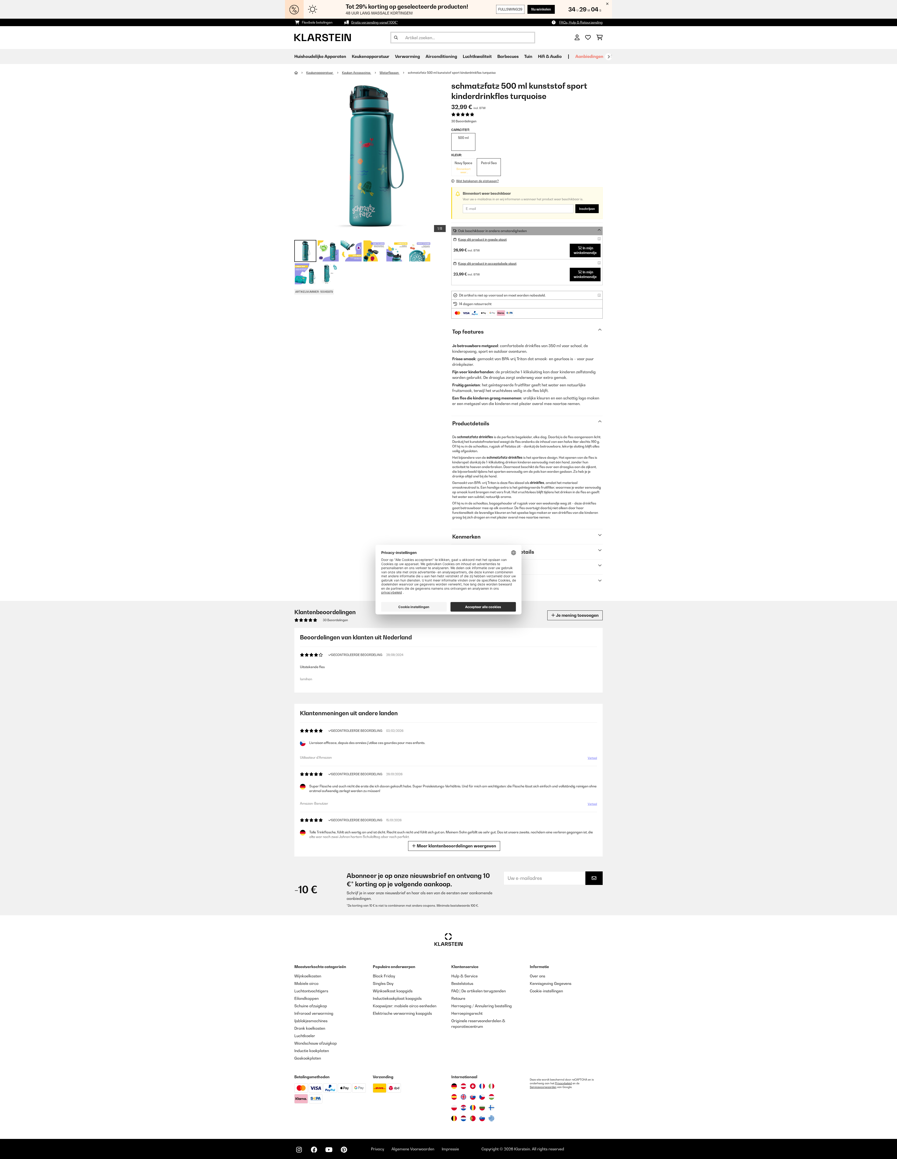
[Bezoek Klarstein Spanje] (454, 1097)
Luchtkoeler (304, 1035)
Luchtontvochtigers (311, 991)
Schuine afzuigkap (310, 1006)
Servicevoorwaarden (543, 1087)
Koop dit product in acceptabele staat (487, 263)
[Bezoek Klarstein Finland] (491, 1107)
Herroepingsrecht (467, 1013)
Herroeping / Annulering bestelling (481, 1006)
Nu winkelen (541, 9)
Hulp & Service (464, 976)
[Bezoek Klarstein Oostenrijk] (463, 1086)
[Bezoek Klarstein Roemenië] (473, 1107)
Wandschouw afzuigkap (315, 1043)
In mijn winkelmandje (585, 250)
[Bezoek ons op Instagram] (299, 1150)
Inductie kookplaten (311, 1050)
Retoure (458, 998)
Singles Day (383, 983)
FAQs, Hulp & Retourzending (581, 22)
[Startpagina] (300, 72)
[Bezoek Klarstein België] (454, 1118)
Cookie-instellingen (546, 991)
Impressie (450, 1149)
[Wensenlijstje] (588, 37)
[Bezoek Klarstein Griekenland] (491, 1118)
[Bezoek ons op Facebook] (314, 1150)
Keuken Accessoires (356, 72)
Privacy (377, 1149)
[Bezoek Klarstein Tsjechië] (482, 1097)
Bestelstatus (462, 983)
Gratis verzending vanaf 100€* (374, 22)
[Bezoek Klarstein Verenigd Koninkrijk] (463, 1097)
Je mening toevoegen (577, 615)
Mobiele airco (306, 983)
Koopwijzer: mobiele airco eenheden (404, 1006)
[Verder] (608, 56)
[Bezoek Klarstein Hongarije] (491, 1097)
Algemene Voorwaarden (413, 1149)
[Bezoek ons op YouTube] (329, 1150)
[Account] (577, 37)
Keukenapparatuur (320, 72)
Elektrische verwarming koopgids (402, 1013)
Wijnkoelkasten (307, 976)
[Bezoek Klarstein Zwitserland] (473, 1086)
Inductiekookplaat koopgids (397, 998)
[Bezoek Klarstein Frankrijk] (482, 1086)
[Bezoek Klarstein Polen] (454, 1107)
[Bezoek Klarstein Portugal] (473, 1118)
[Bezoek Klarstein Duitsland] (454, 1086)
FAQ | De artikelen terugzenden (478, 991)
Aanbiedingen (589, 56)
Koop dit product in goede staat (482, 239)
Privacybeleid (563, 1083)
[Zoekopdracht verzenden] (396, 37)
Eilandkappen (306, 998)
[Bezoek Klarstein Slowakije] (473, 1097)
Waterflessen (389, 72)
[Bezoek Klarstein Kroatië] (463, 1107)
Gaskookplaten (307, 1058)
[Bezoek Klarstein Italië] (491, 1086)
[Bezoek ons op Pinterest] (344, 1150)
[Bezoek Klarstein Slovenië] (482, 1118)
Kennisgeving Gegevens (550, 983)
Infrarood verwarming (313, 1013)
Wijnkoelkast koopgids (393, 991)
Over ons (537, 976)
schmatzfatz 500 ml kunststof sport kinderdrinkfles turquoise (452, 72)
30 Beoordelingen (464, 121)
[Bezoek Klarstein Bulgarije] (482, 1107)
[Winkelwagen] (599, 37)
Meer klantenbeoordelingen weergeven (456, 845)
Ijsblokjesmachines (310, 1020)
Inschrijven (587, 209)
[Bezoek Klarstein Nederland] (463, 1118)
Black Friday (384, 976)
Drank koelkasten (309, 1028)
